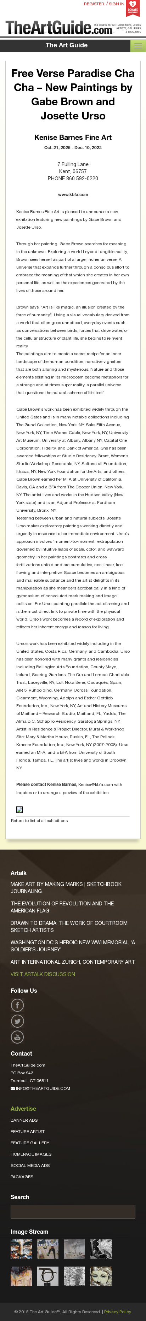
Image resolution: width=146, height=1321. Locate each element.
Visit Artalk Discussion (43, 974)
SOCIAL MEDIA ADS (30, 1165)
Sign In (116, 3)
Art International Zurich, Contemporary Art (73, 962)
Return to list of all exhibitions (39, 820)
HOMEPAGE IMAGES (31, 1154)
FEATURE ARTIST (28, 1131)
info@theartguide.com (42, 1088)
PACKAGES (22, 1176)
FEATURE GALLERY (30, 1142)
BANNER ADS (24, 1120)
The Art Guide (67, 46)
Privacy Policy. (118, 1311)
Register (94, 3)
